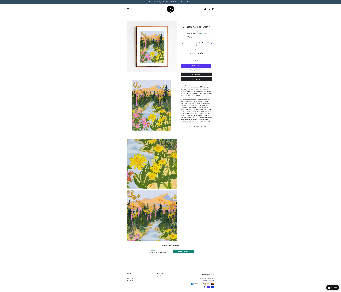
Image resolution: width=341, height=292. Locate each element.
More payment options (196, 69)
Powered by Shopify (208, 280)
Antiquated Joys (209, 278)
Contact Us (130, 276)
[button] (196, 34)
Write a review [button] (183, 251)
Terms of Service (131, 278)
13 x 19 (200, 53)
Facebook (161, 273)
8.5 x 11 (192, 53)
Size (196, 50)
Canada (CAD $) (207, 274)
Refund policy (131, 280)
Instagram (161, 276)
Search (129, 273)
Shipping (189, 37)
